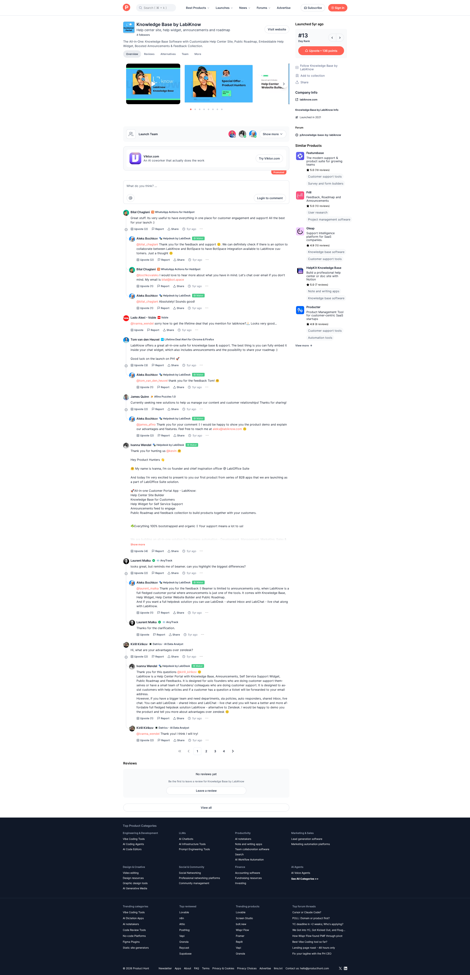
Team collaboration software (252, 849)
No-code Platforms (134, 935)
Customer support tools (325, 176)
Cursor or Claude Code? (306, 912)
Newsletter (165, 968)
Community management (194, 883)
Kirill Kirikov (139, 644)
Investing (240, 883)
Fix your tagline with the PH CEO (311, 953)
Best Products (196, 8)
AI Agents (297, 866)
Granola (184, 941)
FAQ (196, 968)
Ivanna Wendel (141, 445)
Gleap (310, 228)
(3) (141, 365)
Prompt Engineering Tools (194, 849)
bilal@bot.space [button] (173, 279)
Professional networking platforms (199, 877)
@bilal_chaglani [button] (147, 244)
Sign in (339, 8)
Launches (223, 8)
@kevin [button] (171, 451)
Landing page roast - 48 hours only (313, 947)
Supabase (185, 953)
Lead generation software (306, 838)
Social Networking (190, 872)
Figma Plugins (131, 941)
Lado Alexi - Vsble (143, 317)
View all (206, 807)
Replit (239, 941)
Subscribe (315, 8)
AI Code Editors (132, 849)
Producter (313, 307)
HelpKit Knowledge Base (323, 268)
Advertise (283, 8)
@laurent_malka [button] (147, 588)
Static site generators (136, 947)
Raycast (184, 947)
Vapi (181, 935)
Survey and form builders (325, 183)
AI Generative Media (135, 888)
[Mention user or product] (131, 198)
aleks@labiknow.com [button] (227, 429)
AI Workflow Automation (249, 859)
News (243, 8)
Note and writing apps (323, 291)
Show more (271, 134)
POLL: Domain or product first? (311, 918)
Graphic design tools (135, 883)
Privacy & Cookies (223, 968)
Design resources (133, 877)
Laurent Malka (141, 560)
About (187, 968)
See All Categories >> (305, 878)
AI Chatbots (186, 838)
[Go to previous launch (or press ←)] (332, 37)
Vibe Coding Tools (134, 838)
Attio (182, 924)
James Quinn (140, 396)
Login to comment (270, 198)
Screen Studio (244, 918)
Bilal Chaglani (140, 212)
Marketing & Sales (302, 833)
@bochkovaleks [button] (147, 275)
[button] (198, 54)
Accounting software (247, 872)
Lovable (184, 912)
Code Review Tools (134, 929)
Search (239, 854)
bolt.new (241, 924)
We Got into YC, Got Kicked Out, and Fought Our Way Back (319, 930)
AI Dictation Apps (133, 918)
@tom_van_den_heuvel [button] (152, 380)
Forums (262, 8)
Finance (240, 866)
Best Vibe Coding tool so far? (309, 941)
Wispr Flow (242, 929)
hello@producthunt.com (314, 968)
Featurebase (315, 153)
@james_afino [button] (146, 424)
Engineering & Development (140, 833)
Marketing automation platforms (310, 844)
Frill (308, 192)
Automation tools (320, 337)
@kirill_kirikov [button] (187, 672)
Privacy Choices (247, 968)
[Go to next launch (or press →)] (340, 37)
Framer (240, 935)
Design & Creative (134, 866)
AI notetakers (243, 838)
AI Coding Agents (133, 844)
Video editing (131, 872)
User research (317, 212)
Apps (178, 968)
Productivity (243, 833)
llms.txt (278, 968)
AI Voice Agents (300, 872)
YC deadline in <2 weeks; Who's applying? (317, 924)
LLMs (182, 833)
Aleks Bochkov (147, 238)
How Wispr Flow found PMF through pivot (317, 935)
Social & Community (191, 866)
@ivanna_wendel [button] (142, 323)
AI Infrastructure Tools (192, 844)
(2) (141, 228)
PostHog (184, 929)
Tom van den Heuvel (145, 339)
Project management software (329, 219)
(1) (146, 286)
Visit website (277, 29)
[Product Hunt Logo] (126, 8)
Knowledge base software (326, 252)
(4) (141, 551)
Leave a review (206, 790)
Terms (205, 968)
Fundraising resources (248, 877)
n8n (181, 918)
